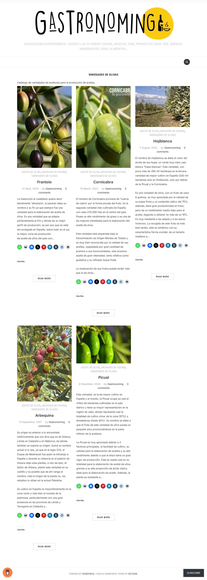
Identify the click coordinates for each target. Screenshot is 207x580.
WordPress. (88, 574)
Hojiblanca (162, 141)
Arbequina (44, 415)
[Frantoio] (44, 126)
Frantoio (44, 182)
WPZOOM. (133, 574)
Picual (103, 377)
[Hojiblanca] (162, 106)
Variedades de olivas (44, 175)
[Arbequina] (44, 363)
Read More (44, 278)
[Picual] (103, 344)
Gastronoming (54, 188)
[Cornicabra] (103, 126)
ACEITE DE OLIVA (31, 172)
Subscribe (193, 572)
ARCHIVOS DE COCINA (54, 172)
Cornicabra (103, 182)
